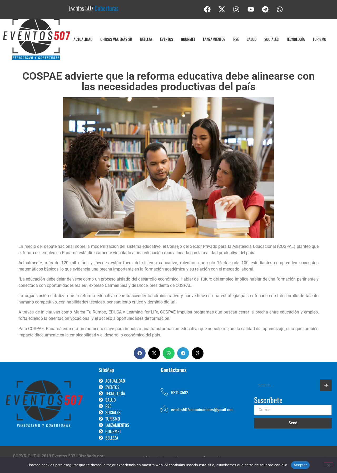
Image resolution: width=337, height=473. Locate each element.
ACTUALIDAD (82, 39)
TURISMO (319, 39)
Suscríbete (268, 400)
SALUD (251, 39)
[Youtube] (250, 9)
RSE (236, 39)
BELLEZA (146, 39)
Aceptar (300, 465)
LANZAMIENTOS (214, 39)
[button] (140, 353)
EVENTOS (166, 39)
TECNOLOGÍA (295, 39)
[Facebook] (207, 9)
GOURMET (188, 39)
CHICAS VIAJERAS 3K (116, 39)
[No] (328, 464)
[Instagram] (236, 9)
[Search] (326, 385)
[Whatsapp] (279, 9)
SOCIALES (271, 39)
